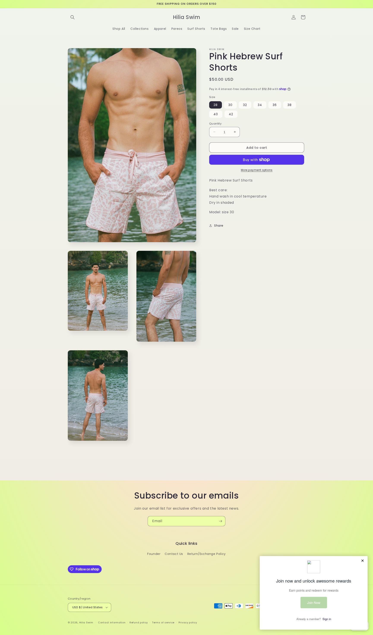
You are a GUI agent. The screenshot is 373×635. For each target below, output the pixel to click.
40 (215, 114)
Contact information (111, 622)
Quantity (215, 123)
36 (275, 105)
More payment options (257, 170)
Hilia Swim (86, 622)
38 (290, 105)
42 (231, 114)
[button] (72, 17)
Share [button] (218, 225)
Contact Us (174, 554)
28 (215, 105)
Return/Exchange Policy (206, 554)
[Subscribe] (220, 521)
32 (245, 105)
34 (260, 105)
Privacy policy (188, 622)
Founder (153, 554)
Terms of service (163, 622)
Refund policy (139, 622)
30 (230, 105)
